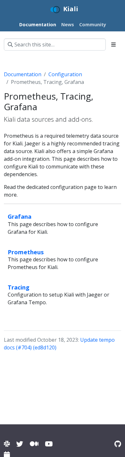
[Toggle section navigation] (113, 44)
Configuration (65, 74)
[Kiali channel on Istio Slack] (7, 443)
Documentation (22, 74)
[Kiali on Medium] (34, 443)
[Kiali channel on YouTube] (49, 443)
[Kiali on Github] (117, 443)
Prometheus (26, 252)
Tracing (18, 287)
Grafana (19, 216)
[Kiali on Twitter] (19, 443)
